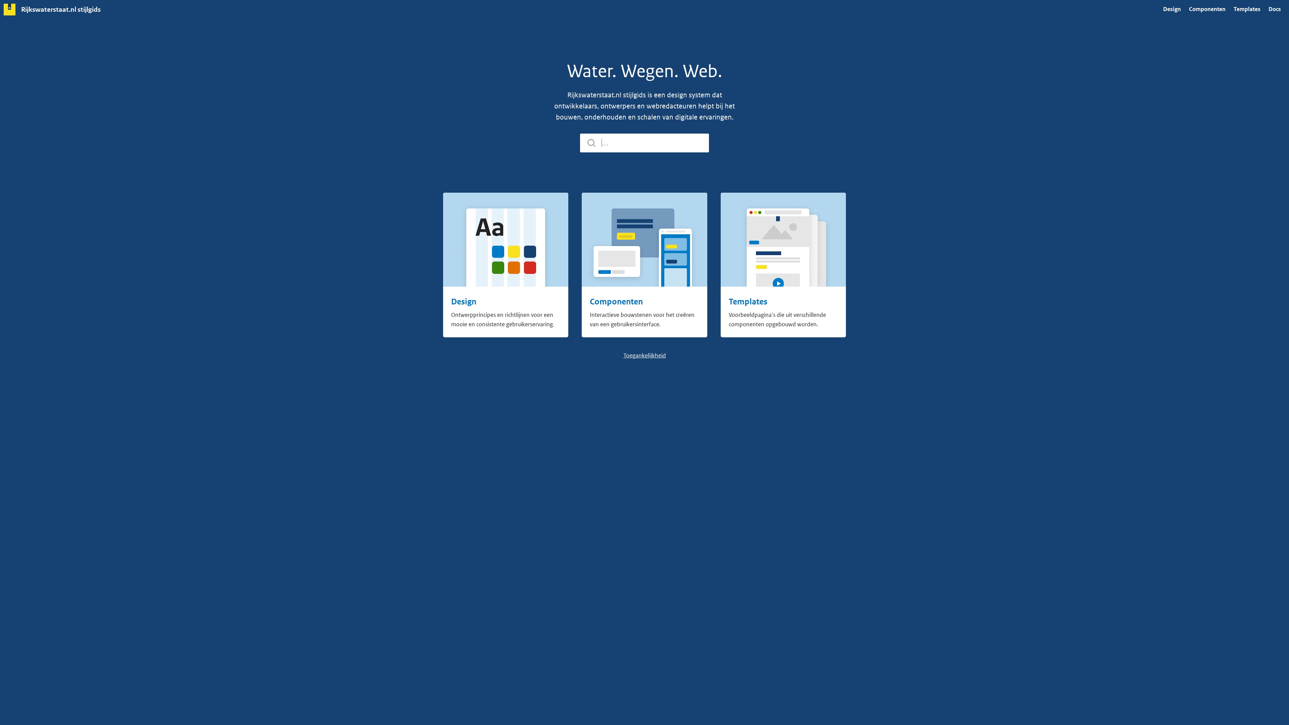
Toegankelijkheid (644, 355)
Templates (1247, 9)
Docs (1275, 9)
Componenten (1207, 9)
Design (1172, 9)
